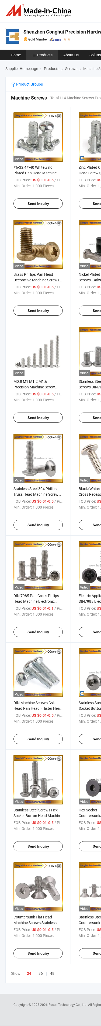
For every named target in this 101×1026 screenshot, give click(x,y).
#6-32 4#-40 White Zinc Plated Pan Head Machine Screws (35, 173)
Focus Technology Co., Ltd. (68, 1004)
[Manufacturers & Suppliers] (39, 10)
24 (29, 973)
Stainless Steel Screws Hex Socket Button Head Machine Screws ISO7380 (37, 815)
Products (45, 54)
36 (41, 973)
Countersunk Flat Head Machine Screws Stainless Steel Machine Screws (35, 922)
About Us (71, 54)
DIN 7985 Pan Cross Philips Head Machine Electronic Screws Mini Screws (36, 601)
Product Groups (29, 84)
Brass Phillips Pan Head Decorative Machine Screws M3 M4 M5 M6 (36, 280)
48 (52, 973)
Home (16, 54)
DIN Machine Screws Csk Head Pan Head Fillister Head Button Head (37, 708)
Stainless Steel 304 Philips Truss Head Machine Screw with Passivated (35, 494)
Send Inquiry (38, 203)
